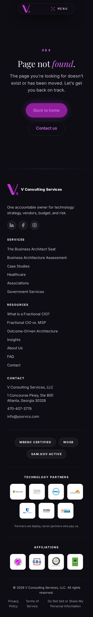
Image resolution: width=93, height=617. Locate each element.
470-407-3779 (19, 408)
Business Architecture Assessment (37, 257)
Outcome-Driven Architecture (32, 331)
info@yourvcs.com (23, 416)
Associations (18, 283)
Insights (14, 339)
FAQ (10, 356)
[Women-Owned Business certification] (18, 562)
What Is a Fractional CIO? (28, 314)
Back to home (46, 110)
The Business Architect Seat (31, 249)
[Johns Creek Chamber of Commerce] (56, 562)
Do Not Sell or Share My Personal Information (65, 603)
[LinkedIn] (11, 225)
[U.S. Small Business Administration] (37, 562)
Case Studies (18, 266)
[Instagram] (34, 225)
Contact (14, 365)
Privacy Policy (13, 603)
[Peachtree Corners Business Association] (75, 562)
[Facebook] (23, 225)
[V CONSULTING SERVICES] (26, 9)
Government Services (25, 291)
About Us (15, 348)
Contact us (46, 128)
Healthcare (16, 274)
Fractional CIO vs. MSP (26, 322)
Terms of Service (32, 603)
